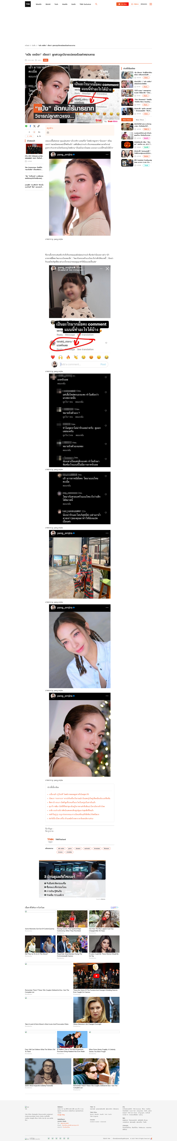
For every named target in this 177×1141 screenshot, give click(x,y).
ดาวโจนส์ (147, 1113)
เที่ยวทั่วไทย (135, 1127)
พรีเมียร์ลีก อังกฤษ (143, 1120)
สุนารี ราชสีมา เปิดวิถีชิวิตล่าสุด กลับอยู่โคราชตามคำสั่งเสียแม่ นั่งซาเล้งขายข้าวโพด (77, 806)
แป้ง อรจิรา (61, 848)
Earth (146, 147)
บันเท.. (146, 78)
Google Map (61, 1115)
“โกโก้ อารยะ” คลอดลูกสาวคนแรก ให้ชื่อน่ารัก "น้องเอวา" (142, 91)
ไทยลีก (144, 1122)
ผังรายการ (116, 1109)
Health (102, 1114)
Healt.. (146, 138)
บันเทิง (34, 45)
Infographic (141, 1113)
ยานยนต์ (125, 1113)
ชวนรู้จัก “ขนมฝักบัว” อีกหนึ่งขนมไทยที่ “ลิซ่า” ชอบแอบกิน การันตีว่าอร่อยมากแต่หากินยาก (34, 186)
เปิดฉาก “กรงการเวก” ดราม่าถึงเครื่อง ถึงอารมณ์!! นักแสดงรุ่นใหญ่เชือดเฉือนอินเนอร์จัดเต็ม (79, 798)
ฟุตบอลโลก (139, 1122)
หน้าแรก (27, 45)
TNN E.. (146, 129)
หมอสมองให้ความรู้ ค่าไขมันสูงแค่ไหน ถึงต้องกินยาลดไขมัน (142, 134)
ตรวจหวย (148, 1127)
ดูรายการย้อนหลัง (100, 1109)
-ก (29, 132)
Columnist (103, 1122)
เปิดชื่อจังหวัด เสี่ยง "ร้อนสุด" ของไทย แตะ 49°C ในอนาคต (142, 143)
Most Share (140, 119)
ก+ (39, 131)
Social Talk (132, 1111)
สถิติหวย (125, 1129)
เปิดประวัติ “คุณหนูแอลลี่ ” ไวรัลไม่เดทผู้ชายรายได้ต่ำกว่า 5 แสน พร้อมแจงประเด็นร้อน (143, 152)
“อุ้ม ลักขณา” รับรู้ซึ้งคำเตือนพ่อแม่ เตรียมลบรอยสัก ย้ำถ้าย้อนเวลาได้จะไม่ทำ (143, 73)
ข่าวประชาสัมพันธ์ (133, 1115)
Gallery (141, 1115)
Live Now (124, 4)
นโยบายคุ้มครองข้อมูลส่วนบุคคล (121, 1138)
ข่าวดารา (60, 852)
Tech (146, 165)
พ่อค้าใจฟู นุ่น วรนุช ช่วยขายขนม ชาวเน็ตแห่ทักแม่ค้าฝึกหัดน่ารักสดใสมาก (74, 814)
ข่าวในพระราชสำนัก (127, 1109)
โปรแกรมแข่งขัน (133, 1120)
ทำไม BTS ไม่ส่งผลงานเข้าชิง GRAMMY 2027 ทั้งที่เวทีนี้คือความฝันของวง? (34, 157)
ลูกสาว (70, 848)
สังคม (143, 1109)
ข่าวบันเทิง (69, 852)
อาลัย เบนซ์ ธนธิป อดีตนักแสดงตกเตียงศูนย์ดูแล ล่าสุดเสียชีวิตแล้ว (71, 810)
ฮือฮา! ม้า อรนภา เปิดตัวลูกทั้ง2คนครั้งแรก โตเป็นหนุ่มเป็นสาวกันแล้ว (72, 802)
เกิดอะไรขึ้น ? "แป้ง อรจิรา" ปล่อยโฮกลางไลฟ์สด (143, 82)
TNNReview (142, 1127)
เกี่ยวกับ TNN (106, 1138)
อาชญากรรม (140, 1111)
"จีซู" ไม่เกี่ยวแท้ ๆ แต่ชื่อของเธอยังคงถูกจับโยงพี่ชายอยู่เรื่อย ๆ (34, 177)
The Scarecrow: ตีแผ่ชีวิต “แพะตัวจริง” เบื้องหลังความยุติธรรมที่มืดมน (33, 168)
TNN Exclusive (137, 1109)
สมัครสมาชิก (144, 4)
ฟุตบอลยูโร (133, 1122)
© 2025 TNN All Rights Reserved (140, 1138)
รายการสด (92, 1109)
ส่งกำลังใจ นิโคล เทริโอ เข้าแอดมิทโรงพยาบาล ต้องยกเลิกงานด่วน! (71, 818)
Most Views (127, 119)
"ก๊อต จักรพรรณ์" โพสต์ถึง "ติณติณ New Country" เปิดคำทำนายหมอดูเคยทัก (143, 100)
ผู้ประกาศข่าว (109, 1109)
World (92, 1114)
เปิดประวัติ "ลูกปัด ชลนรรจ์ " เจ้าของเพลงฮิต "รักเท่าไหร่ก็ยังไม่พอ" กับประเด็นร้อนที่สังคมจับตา (142, 110)
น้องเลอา (78, 848)
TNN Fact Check (132, 1113)
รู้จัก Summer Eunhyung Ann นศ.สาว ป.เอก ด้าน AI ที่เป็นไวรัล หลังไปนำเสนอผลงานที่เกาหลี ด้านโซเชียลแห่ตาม (143, 161)
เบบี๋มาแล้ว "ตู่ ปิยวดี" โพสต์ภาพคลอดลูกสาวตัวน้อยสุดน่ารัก (69, 794)
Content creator (94, 1122)
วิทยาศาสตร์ (125, 1111)
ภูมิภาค (150, 1111)
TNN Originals (94, 1116)
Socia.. (146, 156)
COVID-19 (125, 1115)
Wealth (97, 1114)
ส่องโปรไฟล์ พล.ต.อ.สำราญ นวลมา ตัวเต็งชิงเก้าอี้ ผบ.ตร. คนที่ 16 (142, 125)
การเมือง (148, 1109)
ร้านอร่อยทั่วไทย (127, 1127)
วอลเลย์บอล (126, 1122)
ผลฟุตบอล (125, 1120)
